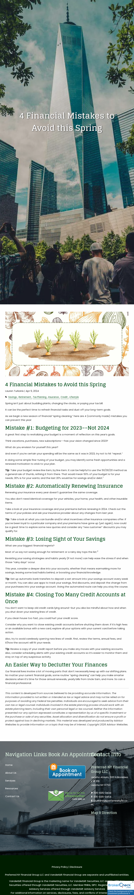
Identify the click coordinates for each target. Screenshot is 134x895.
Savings (12, 397)
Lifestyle (74, 397)
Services (10, 780)
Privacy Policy (60, 867)
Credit (64, 397)
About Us (10, 772)
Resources (11, 788)
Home (9, 765)
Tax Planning (39, 397)
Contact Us (12, 796)
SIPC (94, 885)
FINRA (87, 885)
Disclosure (76, 867)
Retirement (25, 397)
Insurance (53, 397)
